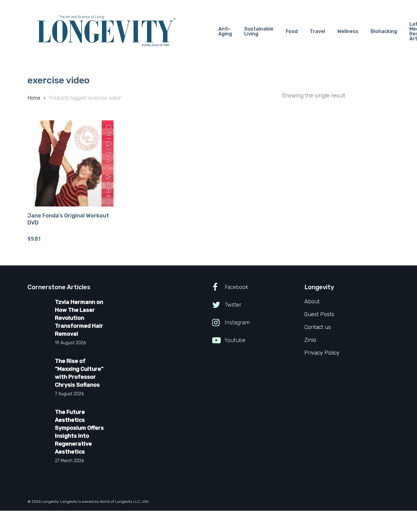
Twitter (232, 304)
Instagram (236, 322)
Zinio (310, 340)
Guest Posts (319, 314)
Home (33, 98)
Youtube (234, 340)
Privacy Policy (321, 352)
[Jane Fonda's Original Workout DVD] (70, 163)
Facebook (235, 287)
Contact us (317, 327)
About (312, 301)
